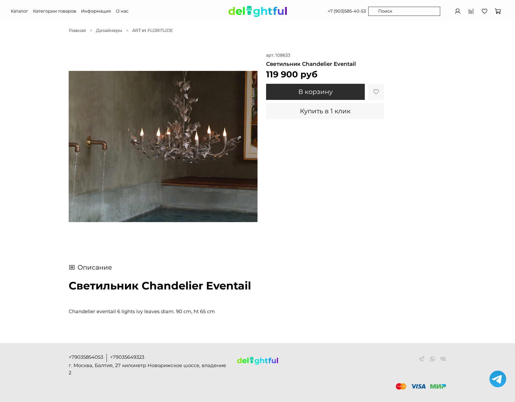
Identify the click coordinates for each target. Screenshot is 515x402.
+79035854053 (86, 357)
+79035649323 (127, 357)
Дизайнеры (109, 30)
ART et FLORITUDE (152, 30)
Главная (77, 30)
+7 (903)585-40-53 (347, 11)
